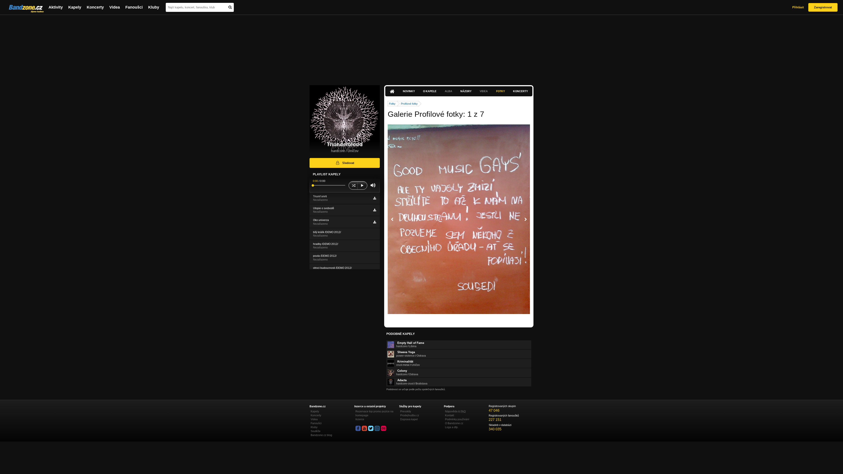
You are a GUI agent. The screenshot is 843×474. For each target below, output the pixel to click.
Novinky (409, 91)
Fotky (500, 91)
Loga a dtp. (451, 427)
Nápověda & (455, 411)
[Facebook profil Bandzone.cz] (358, 428)
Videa (114, 7)
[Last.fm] (383, 428)
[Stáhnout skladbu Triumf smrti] (374, 198)
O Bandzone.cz (454, 423)
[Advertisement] (421, 48)
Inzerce (359, 419)
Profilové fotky (409, 103)
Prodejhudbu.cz (409, 415)
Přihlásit (798, 7)
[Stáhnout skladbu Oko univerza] (374, 222)
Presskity (405, 411)
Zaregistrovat (823, 7)
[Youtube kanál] (364, 428)
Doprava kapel (409, 419)
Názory (466, 91)
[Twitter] (370, 428)
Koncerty (95, 7)
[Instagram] (377, 428)
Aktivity (56, 7)
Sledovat (348, 163)
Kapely (74, 7)
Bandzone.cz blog (321, 435)
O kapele (429, 91)
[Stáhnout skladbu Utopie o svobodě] (374, 210)
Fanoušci (134, 7)
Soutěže (316, 431)
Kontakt (449, 415)
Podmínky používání (457, 419)
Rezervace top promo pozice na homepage (374, 413)
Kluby (153, 7)
